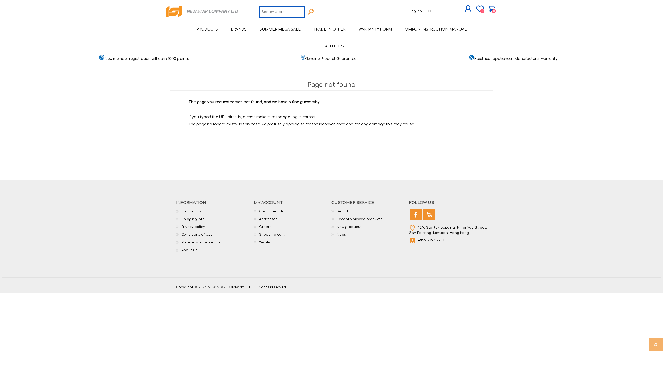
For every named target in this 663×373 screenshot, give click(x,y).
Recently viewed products (360, 219)
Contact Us (191, 211)
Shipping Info (193, 219)
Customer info (271, 211)
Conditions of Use (197, 234)
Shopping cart (491, 9)
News (341, 234)
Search (343, 211)
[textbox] (282, 12)
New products (349, 227)
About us (189, 250)
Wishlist (265, 242)
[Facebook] (416, 214)
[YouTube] (429, 214)
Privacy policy (193, 227)
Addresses (268, 219)
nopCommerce (474, 283)
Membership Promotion (201, 242)
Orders (265, 227)
